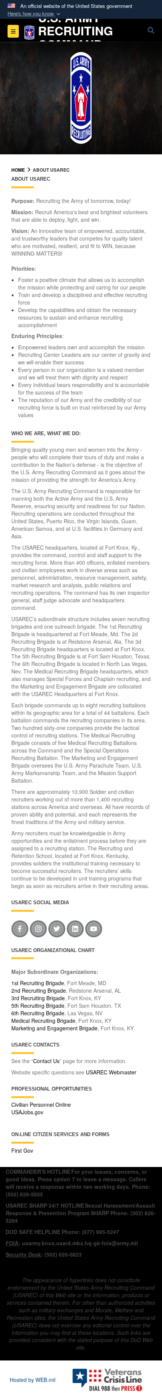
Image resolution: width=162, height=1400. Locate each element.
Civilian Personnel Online (41, 1104)
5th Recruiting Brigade (37, 1005)
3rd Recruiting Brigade (38, 998)
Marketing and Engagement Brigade (54, 1028)
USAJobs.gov (27, 1112)
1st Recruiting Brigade (37, 983)
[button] (35, 14)
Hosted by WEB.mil (32, 1379)
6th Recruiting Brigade (37, 1013)
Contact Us (46, 1061)
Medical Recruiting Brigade (43, 1020)
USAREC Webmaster (111, 1072)
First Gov (22, 1150)
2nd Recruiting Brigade (38, 990)
